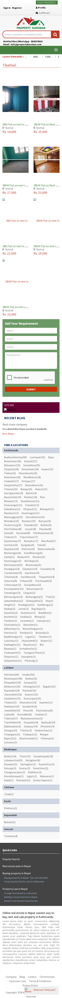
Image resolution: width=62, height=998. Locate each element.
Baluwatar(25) (12, 465)
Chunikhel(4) (47, 569)
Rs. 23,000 (40, 192)
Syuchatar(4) (32, 573)
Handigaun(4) (12, 569)
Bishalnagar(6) (12, 553)
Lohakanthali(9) (13, 760)
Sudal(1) (8, 780)
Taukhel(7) (41, 714)
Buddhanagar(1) (13, 636)
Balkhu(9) (46, 525)
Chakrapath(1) (12, 652)
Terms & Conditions (40, 981)
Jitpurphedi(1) (29, 640)
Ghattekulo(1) (12, 624)
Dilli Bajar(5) (31, 561)
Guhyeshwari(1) (13, 660)
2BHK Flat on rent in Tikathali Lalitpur (24, 185)
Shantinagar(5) (12, 561)
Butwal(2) (9, 822)
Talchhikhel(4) (12, 722)
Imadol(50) (28, 674)
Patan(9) (28, 710)
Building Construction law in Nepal (20, 896)
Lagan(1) (30, 636)
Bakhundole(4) (12, 726)
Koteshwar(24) (30, 469)
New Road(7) (48, 541)
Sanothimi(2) (40, 768)
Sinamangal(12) (13, 505)
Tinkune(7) (10, 537)
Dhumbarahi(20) (28, 473)
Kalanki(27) (30, 461)
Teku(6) (41, 545)
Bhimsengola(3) (13, 596)
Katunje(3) (10, 768)
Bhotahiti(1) (30, 624)
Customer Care (17, 981)
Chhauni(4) (26, 580)
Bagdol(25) (49, 686)
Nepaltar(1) (30, 644)
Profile (42, 7)
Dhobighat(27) (31, 686)
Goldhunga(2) (45, 604)
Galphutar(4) (29, 569)
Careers (32, 976)
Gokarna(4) (10, 580)
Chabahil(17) (11, 481)
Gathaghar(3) (28, 764)
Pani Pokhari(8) (13, 529)
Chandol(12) (32, 505)
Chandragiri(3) (12, 592)
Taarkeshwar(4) (13, 573)
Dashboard (44, 12)
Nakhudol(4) (48, 722)
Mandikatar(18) (32, 477)
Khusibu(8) (45, 529)
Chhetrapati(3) (12, 584)
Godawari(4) (31, 726)
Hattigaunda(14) (13, 493)
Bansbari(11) (11, 513)
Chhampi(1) (47, 738)
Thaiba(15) (10, 702)
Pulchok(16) (29, 690)
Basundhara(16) (34, 485)
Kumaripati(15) (32, 698)
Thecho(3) (26, 730)
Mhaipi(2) (40, 616)
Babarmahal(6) (46, 549)
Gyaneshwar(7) (12, 541)
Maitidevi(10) (11, 521)
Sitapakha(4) (31, 722)
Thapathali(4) (46, 576)
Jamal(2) (23, 608)
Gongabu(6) (27, 545)
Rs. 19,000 (40, 253)
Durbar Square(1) (42, 780)
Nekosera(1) (47, 776)
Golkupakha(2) (34, 600)
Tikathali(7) (11, 718)
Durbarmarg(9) (12, 525)
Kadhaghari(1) (12, 644)
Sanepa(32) (30, 682)
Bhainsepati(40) (13, 678)
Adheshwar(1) (12, 628)
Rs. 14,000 (9, 132)
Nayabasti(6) (11, 549)
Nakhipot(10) (11, 706)
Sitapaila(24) (11, 469)
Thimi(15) (25, 756)
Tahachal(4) (11, 576)
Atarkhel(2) (10, 616)
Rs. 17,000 (9, 192)
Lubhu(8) (9, 714)
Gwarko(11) (45, 702)
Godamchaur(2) (43, 730)
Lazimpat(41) (37, 457)
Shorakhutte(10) (35, 517)
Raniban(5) (39, 557)
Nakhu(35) (31, 678)
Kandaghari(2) (26, 604)
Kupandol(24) (12, 690)
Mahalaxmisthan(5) (32, 718)
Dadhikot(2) (34, 772)
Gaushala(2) (11, 612)
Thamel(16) (11, 489)
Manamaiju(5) (33, 565)
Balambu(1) (42, 632)
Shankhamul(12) (30, 501)
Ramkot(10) (29, 521)
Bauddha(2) (45, 612)
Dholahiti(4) (47, 726)
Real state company (14, 424)
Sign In (7, 7)
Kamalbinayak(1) (13, 776)
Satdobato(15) (12, 698)
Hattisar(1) (10, 632)
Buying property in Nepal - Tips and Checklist (26, 877)
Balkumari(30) (12, 686)
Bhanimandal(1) (28, 738)
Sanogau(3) (10, 730)
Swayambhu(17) (13, 485)
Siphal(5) (9, 557)
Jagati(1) (31, 776)
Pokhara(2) (10, 808)
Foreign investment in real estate (20, 893)
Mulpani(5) (23, 557)
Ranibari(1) (26, 632)
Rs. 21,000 (9, 253)
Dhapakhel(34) (12, 682)
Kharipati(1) (23, 780)
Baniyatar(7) (31, 541)
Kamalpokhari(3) (13, 588)
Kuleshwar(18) (12, 477)
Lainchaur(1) (11, 640)
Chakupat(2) (30, 734)
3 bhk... (45, 57)
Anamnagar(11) (30, 513)
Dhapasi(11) (30, 509)
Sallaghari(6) (32, 760)
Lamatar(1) (10, 742)
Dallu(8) (8, 533)
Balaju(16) (26, 489)
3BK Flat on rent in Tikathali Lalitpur (23, 246)
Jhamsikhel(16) (13, 694)
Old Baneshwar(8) (43, 533)
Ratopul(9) (45, 521)
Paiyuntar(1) (11, 656)
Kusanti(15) (31, 694)
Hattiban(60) (11, 674)
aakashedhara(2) (13, 600)
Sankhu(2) (26, 616)
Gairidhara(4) (28, 576)
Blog (22, 976)
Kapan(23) (47, 469)
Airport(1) (46, 640)
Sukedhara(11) (12, 509)
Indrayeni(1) (43, 620)
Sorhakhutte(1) (28, 648)
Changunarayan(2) (14, 772)
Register (17, 7)
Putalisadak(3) (43, 580)
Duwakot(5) (10, 764)
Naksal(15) (41, 489)
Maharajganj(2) (34, 596)
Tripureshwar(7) (29, 537)
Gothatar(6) (11, 545)
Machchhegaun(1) (33, 628)
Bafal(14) (31, 493)
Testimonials (47, 976)
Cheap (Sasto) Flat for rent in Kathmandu (24, 881)
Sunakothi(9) (29, 706)
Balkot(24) (10, 756)
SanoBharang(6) (33, 553)
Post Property (47, 2)
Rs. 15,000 (40, 132)
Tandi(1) (9, 794)
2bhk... (32, 57)
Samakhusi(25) (31, 465)
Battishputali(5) (13, 565)
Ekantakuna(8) (44, 710)
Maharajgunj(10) (13, 517)
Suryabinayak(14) (43, 756)
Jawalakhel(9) (12, 710)
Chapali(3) (29, 592)
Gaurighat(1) (28, 656)
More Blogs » (8, 433)
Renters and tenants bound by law (21, 900)
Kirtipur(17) (28, 481)
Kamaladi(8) (23, 533)
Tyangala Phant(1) (34, 652)
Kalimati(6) (28, 549)
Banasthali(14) (12, 497)
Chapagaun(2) (12, 734)
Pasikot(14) (30, 497)
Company (11, 976)
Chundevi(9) (31, 525)
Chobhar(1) (10, 620)
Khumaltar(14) (28, 702)
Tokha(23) (10, 473)
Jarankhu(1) (27, 620)
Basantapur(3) (34, 588)
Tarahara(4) (11, 836)
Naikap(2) (9, 608)
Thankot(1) (44, 636)
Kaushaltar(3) (46, 764)
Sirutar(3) (24, 768)
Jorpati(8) (30, 529)
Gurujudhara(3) (32, 584)
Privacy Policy (30, 985)
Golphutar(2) (28, 612)
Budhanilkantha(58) (15, 457)
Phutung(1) (31, 660)
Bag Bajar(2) (38, 608)
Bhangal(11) (47, 509)
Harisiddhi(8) (24, 714)
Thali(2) (50, 596)
